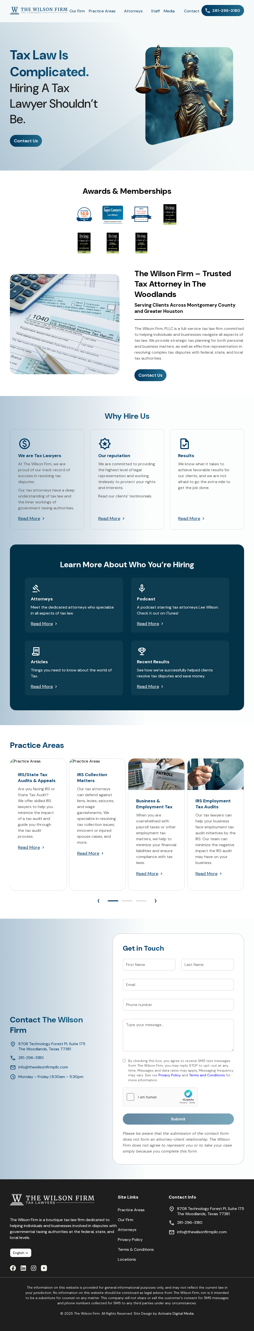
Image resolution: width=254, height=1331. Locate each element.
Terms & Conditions (136, 1249)
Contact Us (26, 141)
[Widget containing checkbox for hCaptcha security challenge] (160, 1096)
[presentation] (98, 900)
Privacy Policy (130, 1239)
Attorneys (127, 1229)
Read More (29, 518)
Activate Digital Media (176, 1313)
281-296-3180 (31, 1057)
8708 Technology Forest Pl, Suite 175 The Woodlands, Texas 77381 (51, 1046)
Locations (127, 1259)
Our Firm (125, 1219)
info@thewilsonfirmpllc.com (43, 1067)
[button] (113, 901)
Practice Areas (131, 1209)
